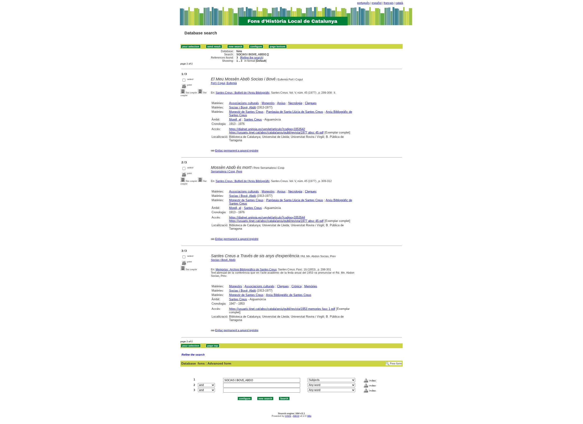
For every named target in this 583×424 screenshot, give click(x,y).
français (389, 3)
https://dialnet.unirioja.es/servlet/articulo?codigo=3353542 (267, 129)
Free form (396, 363)
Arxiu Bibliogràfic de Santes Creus (288, 295)
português (363, 3)
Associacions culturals (244, 103)
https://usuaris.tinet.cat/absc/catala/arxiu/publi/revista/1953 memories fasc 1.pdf (282, 309)
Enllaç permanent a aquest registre (236, 150)
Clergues (311, 103)
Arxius (281, 103)
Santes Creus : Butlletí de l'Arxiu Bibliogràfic (243, 92)
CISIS (288, 416)
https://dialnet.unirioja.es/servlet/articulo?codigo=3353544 (267, 217)
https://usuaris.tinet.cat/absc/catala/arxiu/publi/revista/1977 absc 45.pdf (276, 132)
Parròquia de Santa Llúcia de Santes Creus (294, 111)
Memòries (310, 286)
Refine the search (252, 57)
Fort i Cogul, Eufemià (224, 83)
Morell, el (235, 119)
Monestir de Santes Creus (246, 111)
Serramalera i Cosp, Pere (226, 171)
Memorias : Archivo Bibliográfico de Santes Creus (246, 269)
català (399, 3)
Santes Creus (253, 119)
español (377, 3)
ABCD (296, 416)
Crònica (297, 286)
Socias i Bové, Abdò (242, 107)
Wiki (309, 416)
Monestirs (268, 103)
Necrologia (295, 103)
